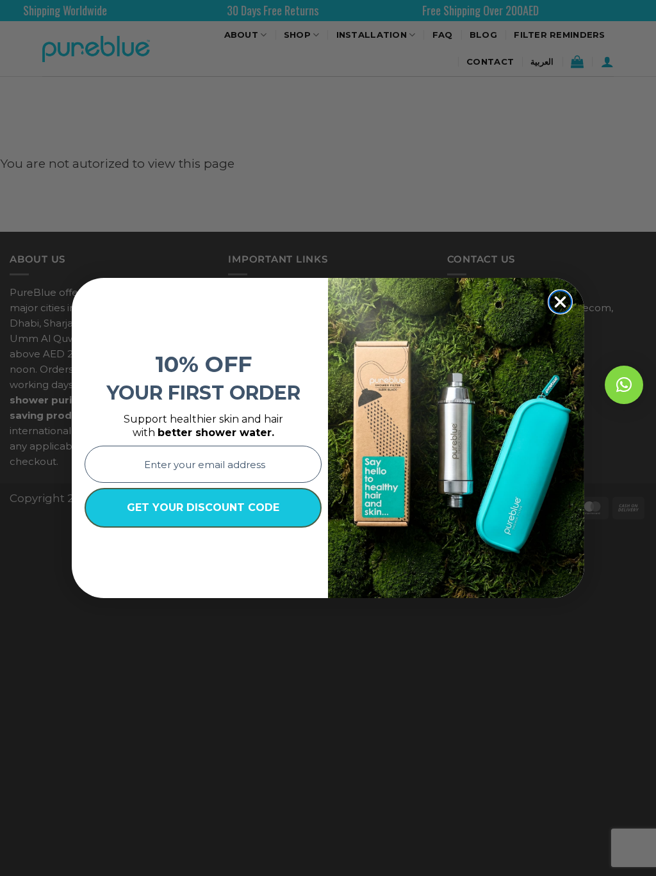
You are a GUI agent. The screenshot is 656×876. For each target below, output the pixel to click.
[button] (624, 385)
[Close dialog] (560, 302)
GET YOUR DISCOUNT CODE (203, 507)
